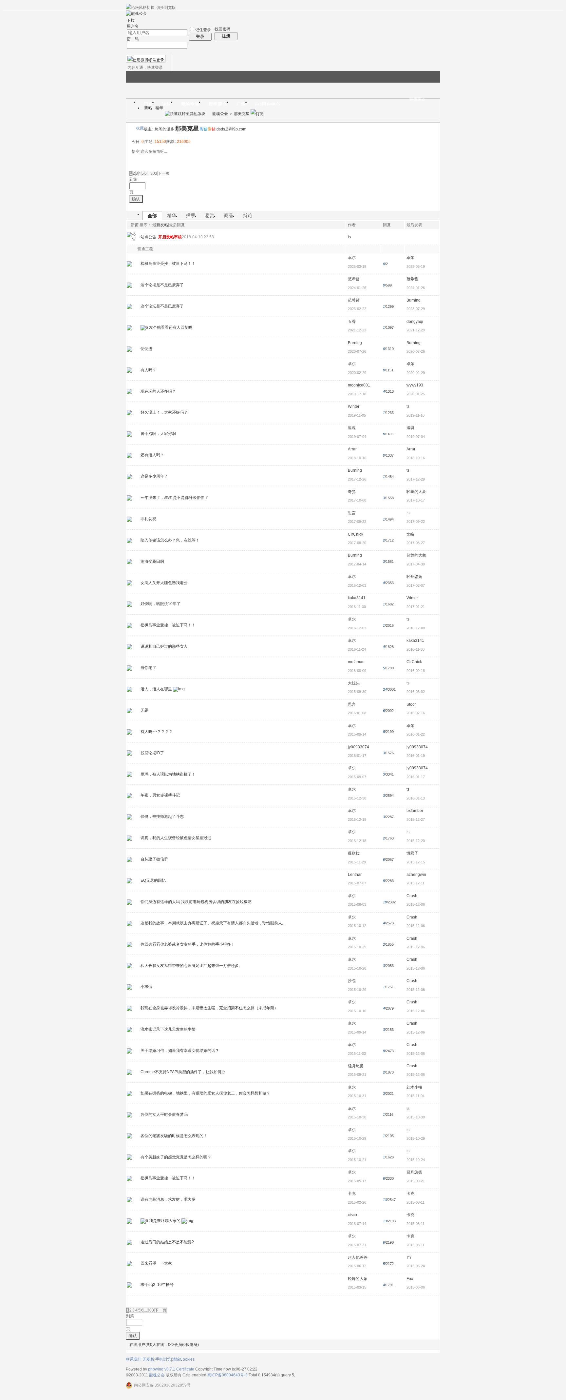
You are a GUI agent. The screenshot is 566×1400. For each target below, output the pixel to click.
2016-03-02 (415, 692)
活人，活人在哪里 (156, 689)
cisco (352, 1215)
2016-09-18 (415, 671)
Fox (409, 1278)
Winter (353, 406)
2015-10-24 (415, 1160)
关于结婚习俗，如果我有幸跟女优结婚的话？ (180, 1050)
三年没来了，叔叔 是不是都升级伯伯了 (174, 497)
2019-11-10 (415, 415)
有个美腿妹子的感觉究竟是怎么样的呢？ (176, 1157)
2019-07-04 (415, 437)
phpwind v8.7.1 (161, 1369)
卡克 (352, 1193)
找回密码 (222, 29)
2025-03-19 (415, 266)
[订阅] (257, 113)
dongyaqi (414, 321)
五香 (352, 321)
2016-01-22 (415, 734)
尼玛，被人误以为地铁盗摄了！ (168, 774)
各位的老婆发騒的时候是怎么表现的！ (174, 1136)
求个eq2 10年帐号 (157, 1284)
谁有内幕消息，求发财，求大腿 (168, 1199)
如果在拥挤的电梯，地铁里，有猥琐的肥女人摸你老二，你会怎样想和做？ (205, 1093)
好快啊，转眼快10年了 (160, 603)
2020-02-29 (415, 373)
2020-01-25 (415, 394)
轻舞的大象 (416, 491)
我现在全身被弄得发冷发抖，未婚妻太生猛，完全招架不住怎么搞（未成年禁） (209, 1008)
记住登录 (203, 30)
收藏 (140, 128)
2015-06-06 (415, 1287)
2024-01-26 (415, 288)
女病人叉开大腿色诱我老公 (164, 583)
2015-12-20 (415, 841)
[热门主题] (129, 689)
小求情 (146, 986)
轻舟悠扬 (414, 576)
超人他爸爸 (358, 1257)
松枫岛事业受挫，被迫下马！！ (168, 263)
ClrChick (355, 534)
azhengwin (416, 874)
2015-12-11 (415, 883)
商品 (228, 215)
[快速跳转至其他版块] (185, 114)
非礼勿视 (148, 519)
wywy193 (414, 385)
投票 (190, 215)
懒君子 (412, 853)
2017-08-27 (415, 543)
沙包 (352, 980)
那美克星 (242, 113)
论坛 (166, 104)
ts (349, 237)
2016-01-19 (415, 756)
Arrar (352, 449)
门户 (148, 104)
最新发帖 (160, 225)
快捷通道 (417, 99)
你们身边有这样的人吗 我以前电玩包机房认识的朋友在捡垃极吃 (196, 901)
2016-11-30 (415, 649)
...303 (152, 173)
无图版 (148, 1359)
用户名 (133, 26)
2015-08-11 (415, 1202)
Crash (411, 896)
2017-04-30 (415, 564)
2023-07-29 (415, 309)
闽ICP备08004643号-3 (227, 1375)
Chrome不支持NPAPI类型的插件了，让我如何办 (183, 1072)
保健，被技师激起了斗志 (162, 816)
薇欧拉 (354, 853)
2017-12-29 (415, 479)
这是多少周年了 (154, 476)
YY (409, 1257)
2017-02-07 (415, 585)
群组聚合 (218, 104)
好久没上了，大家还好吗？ (164, 412)
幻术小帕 (414, 1087)
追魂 (352, 427)
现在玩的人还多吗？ (158, 391)
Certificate (185, 1369)
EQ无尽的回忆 (153, 880)
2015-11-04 (415, 1096)
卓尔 (352, 257)
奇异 (352, 491)
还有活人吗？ (152, 455)
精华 (159, 108)
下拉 (131, 20)
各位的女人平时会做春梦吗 (164, 1114)
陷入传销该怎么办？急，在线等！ (170, 540)
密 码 (133, 39)
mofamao (356, 662)
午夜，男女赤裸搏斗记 (160, 795)
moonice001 (359, 385)
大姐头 (354, 683)
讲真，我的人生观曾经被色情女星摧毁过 (176, 838)
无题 (144, 710)
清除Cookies (183, 1359)
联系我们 (134, 1359)
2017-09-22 (415, 521)
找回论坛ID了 (152, 753)
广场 (241, 104)
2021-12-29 (415, 330)
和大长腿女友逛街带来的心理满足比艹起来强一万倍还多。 (192, 965)
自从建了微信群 (154, 859)
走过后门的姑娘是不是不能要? (167, 1242)
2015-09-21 (415, 1181)
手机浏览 (163, 1359)
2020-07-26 (415, 351)
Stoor (411, 704)
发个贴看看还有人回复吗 (170, 327)
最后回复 (177, 225)
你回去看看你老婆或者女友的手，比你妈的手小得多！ (188, 944)
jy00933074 (358, 747)
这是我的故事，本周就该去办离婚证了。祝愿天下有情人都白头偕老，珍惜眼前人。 (213, 923)
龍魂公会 (220, 113)
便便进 (146, 348)
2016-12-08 (415, 628)
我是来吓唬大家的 (164, 1220)
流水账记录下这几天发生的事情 (168, 1029)
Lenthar (355, 874)
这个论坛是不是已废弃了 (162, 285)
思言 (352, 513)
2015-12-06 (415, 904)
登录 (200, 36)
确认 (136, 198)
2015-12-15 (415, 862)
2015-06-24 (415, 1266)
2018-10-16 (415, 458)
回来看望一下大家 (156, 1263)
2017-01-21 (415, 607)
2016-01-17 (415, 777)
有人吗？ (148, 370)
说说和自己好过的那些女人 (164, 646)
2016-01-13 (415, 798)
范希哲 (354, 279)
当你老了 (148, 667)
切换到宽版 (166, 7)
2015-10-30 (415, 1117)
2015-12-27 (415, 819)
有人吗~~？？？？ (157, 731)
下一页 (164, 173)
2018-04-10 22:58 (198, 237)
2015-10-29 (415, 1138)
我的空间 (190, 104)
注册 (226, 35)
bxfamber (414, 810)
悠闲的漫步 (164, 129)
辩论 (247, 215)
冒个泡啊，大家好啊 (158, 433)
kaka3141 (357, 598)
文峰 (410, 534)
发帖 (134, 164)
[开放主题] (129, 263)
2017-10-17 (415, 500)
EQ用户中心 (267, 104)
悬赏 (209, 215)
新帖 (148, 108)
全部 (152, 215)
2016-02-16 (415, 713)
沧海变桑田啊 (152, 561)
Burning (413, 300)
